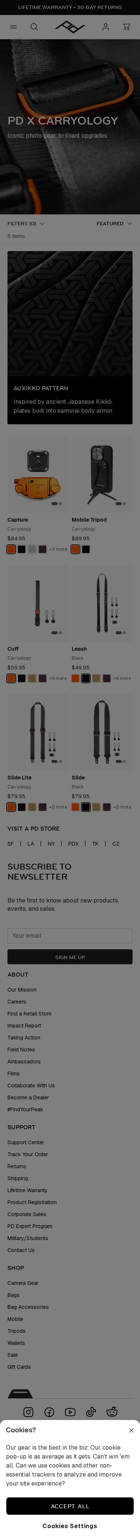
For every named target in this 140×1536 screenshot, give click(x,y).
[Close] (126, 1439)
